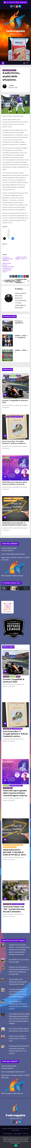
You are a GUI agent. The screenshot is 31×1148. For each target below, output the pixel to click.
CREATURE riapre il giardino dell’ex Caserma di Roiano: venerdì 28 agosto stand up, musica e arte (14, 484)
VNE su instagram (7, 1133)
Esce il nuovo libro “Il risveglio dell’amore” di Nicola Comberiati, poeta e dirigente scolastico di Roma (14, 444)
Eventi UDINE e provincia (18, 904)
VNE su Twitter (17, 1133)
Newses (25, 1128)
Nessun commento (9, 686)
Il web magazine (15, 31)
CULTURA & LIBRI (7, 416)
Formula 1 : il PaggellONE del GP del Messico (7, 258)
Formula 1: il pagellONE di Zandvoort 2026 (20, 322)
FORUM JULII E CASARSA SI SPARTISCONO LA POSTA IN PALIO (17, 1038)
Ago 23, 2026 (8, 405)
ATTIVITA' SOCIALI (7, 498)
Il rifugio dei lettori (17, 416)
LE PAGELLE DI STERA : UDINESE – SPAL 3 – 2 (21, 258)
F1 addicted (17, 405)
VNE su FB (25, 1133)
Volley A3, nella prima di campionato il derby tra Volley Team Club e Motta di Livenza (8, 268)
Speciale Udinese (7, 70)
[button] (28, 63)
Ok (16, 1145)
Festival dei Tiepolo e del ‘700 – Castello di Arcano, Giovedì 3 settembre (14, 909)
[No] (29, 1142)
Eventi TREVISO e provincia (10, 500)
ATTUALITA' (6, 375)
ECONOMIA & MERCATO (18, 498)
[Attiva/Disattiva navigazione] (24, 63)
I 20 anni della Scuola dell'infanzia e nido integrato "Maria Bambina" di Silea (18, 981)
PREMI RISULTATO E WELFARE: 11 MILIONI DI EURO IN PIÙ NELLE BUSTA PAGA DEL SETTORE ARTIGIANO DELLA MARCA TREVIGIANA (15, 526)
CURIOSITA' (6, 457)
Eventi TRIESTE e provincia (16, 457)
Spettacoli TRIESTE (8, 459)
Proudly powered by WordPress (10, 1128)
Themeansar (15, 1130)
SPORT (14, 70)
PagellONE (13, 375)
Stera (12, 85)
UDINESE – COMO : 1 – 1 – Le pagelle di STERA (21, 337)
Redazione (17, 446)
